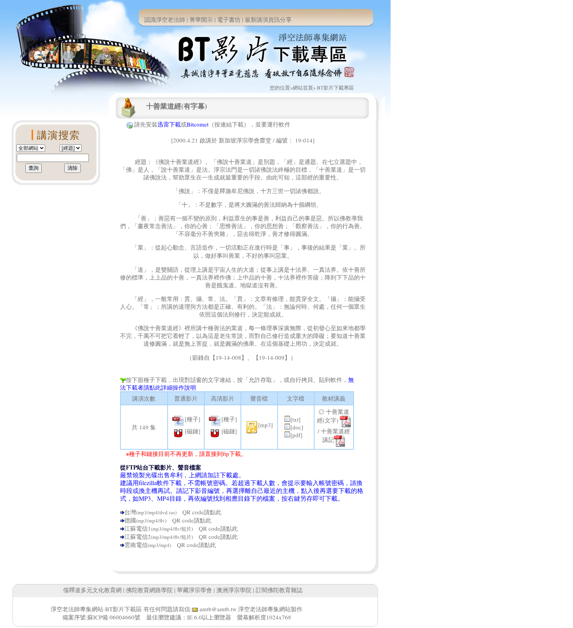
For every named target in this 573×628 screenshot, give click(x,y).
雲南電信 (136, 545)
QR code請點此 (199, 512)
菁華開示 (201, 19)
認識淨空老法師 (164, 19)
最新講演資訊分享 (268, 19)
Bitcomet (198, 124)
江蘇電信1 (137, 528)
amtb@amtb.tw (218, 609)
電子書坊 (229, 19)
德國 (130, 520)
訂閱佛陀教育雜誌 (279, 590)
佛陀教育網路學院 (149, 590)
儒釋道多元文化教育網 (92, 590)
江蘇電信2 (137, 536)
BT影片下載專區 (335, 87)
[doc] (296, 427)
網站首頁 (303, 87)
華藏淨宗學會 (194, 590)
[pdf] (296, 435)
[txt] (295, 419)
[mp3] (265, 425)
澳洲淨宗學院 (233, 590)
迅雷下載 (169, 124)
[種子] (192, 419)
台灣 (130, 512)
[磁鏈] (192, 431)
